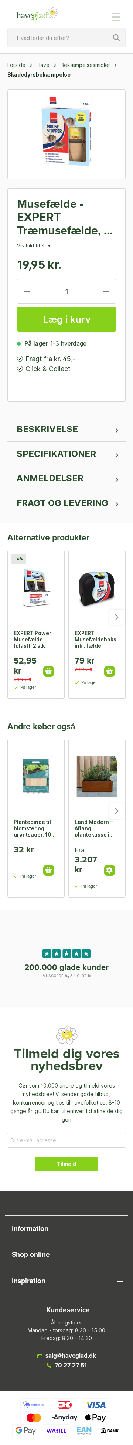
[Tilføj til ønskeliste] (51, 663)
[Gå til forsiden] (36, 14)
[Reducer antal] (27, 291)
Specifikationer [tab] (56, 453)
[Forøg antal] (106, 291)
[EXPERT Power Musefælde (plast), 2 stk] (36, 587)
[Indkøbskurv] (100, 13)
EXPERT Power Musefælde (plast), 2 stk (32, 639)
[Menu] (118, 17)
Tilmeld (66, 1164)
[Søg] (116, 37)
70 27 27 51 (71, 1366)
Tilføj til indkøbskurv (48, 671)
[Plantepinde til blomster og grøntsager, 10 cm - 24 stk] (36, 776)
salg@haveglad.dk (70, 1356)
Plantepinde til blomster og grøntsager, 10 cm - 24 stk (32, 828)
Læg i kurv (67, 319)
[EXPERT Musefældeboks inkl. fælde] (97, 587)
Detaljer (109, 870)
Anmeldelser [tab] (50, 478)
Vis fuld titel (31, 245)
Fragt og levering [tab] (62, 503)
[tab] (66, 429)
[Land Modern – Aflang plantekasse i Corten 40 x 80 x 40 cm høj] (97, 776)
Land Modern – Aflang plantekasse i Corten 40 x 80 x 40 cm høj (97, 828)
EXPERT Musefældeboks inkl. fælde (95, 639)
